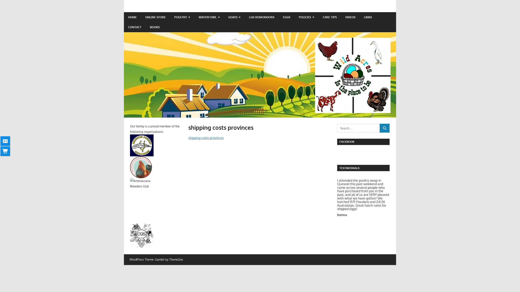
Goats (232, 17)
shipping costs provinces (206, 138)
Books (155, 27)
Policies (305, 17)
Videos (350, 17)
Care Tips (330, 17)
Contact (134, 27)
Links (368, 17)
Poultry (180, 17)
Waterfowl (208, 17)
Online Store (155, 17)
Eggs (286, 17)
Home (132, 17)
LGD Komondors (261, 17)
